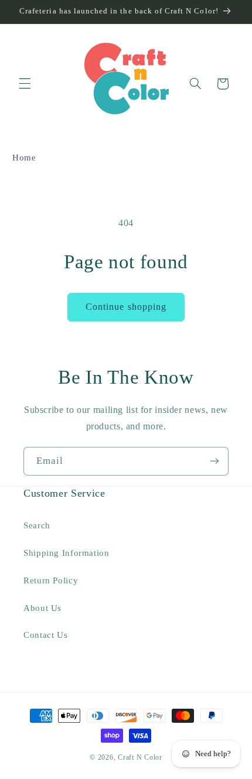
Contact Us (45, 635)
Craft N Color (140, 757)
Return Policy (50, 580)
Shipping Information (66, 553)
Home (24, 157)
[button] (24, 83)
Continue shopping (126, 307)
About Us (42, 608)
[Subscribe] (214, 461)
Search (36, 525)
